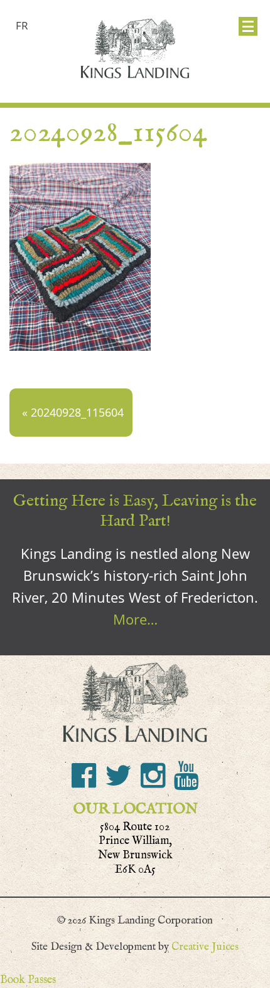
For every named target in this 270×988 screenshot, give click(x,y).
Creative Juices (205, 946)
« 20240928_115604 (73, 412)
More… (135, 619)
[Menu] (248, 26)
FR (22, 25)
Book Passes (28, 979)
